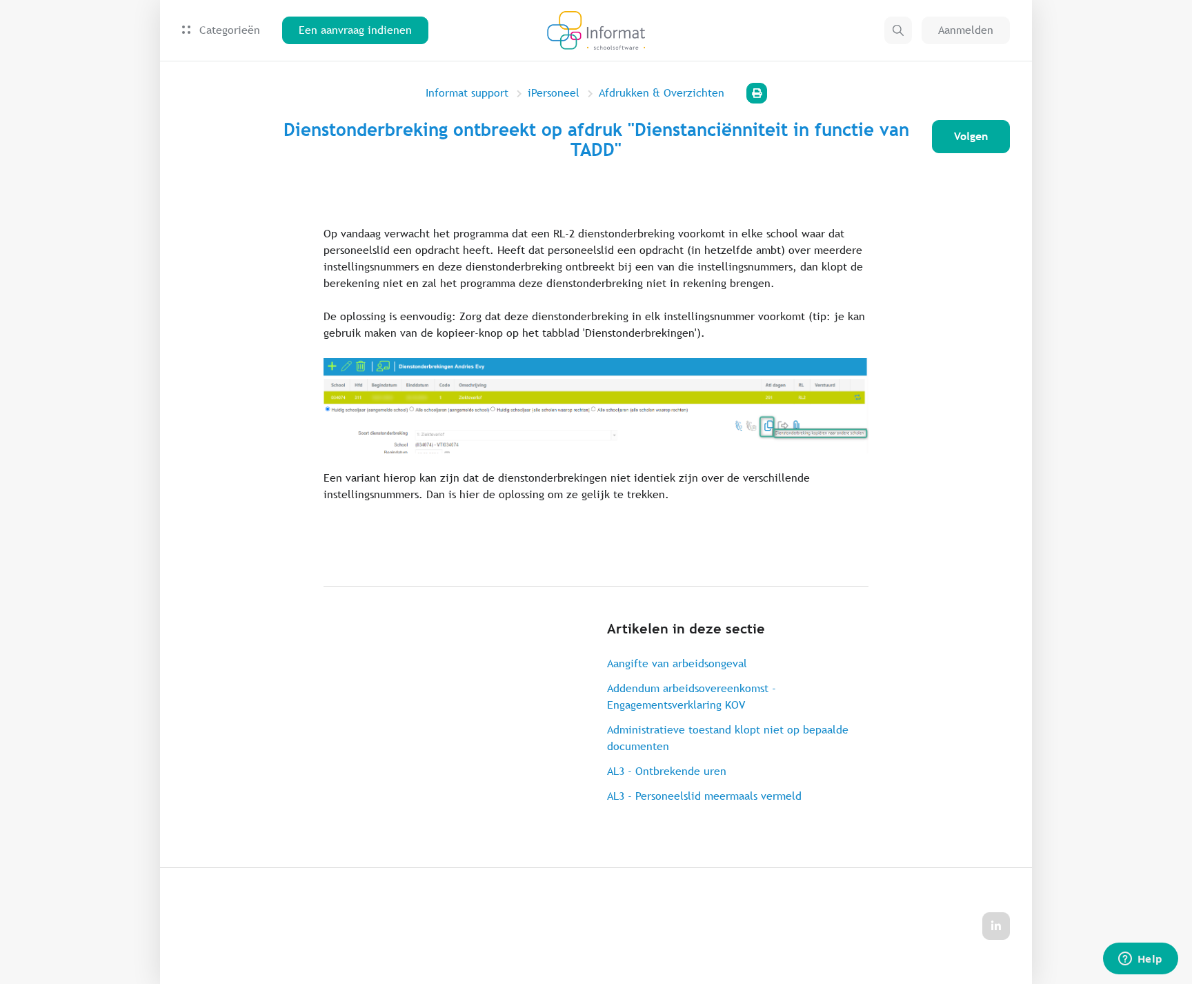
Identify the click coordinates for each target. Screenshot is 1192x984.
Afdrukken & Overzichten (661, 92)
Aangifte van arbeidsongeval (677, 663)
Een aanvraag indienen (355, 30)
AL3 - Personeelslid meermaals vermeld (704, 796)
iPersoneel (553, 92)
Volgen (971, 136)
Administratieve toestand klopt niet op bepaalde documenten (727, 738)
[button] (898, 30)
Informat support (467, 92)
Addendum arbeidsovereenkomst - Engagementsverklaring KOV (691, 696)
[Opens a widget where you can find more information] (1140, 960)
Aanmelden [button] (965, 30)
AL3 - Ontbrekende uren (666, 771)
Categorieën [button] (228, 30)
